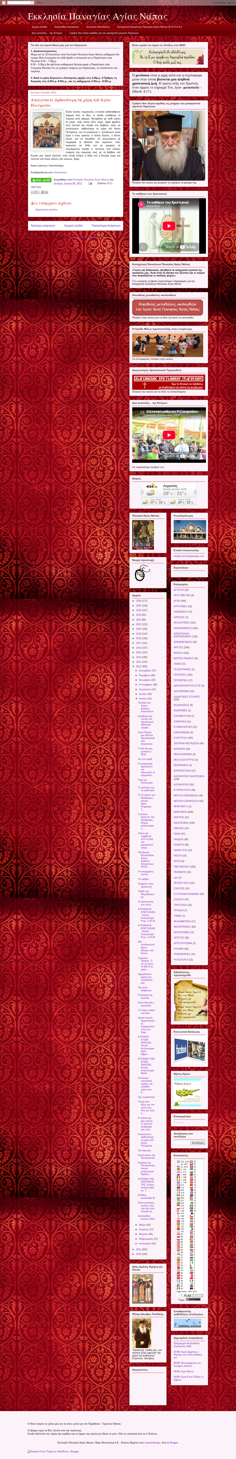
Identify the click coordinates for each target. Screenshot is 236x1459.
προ (176, 877)
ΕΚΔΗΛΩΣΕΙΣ (181, 705)
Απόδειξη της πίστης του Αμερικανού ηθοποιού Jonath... (145, 722)
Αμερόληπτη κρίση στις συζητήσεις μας (145, 978)
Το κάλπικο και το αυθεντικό (146, 789)
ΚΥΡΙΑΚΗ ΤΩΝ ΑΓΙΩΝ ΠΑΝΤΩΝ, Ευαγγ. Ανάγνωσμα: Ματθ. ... (146, 1066)
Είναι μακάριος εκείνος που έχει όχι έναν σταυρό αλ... (146, 1207)
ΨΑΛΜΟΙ (179, 948)
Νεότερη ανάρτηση (43, 225)
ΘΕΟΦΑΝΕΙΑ (181, 765)
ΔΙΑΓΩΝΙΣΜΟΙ (181, 691)
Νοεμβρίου (145, 675)
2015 (139, 652)
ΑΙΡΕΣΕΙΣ (179, 617)
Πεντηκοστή (144, 1150)
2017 (139, 643)
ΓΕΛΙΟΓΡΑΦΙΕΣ (182, 669)
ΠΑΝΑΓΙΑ (179, 844)
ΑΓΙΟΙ (177, 600)
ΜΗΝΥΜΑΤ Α (181, 806)
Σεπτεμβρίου (146, 684)
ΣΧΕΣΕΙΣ (179, 899)
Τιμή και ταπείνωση (145, 781)
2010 (139, 1254)
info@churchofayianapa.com (189, 556)
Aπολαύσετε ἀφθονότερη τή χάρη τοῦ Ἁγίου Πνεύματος (146, 1140)
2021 (139, 624)
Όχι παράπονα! (146, 1097)
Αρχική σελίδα (39, 27)
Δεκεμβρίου (145, 670)
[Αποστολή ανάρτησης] (90, 183)
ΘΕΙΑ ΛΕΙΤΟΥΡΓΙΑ (184, 759)
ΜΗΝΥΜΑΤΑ (180, 812)
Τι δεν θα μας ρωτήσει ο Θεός (145, 751)
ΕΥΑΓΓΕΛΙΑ (180, 737)
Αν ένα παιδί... (146, 759)
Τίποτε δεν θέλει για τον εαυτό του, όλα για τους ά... (146, 1107)
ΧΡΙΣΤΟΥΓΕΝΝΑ (183, 943)
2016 (139, 647)
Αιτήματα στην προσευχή (145, 885)
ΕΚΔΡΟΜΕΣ (180, 710)
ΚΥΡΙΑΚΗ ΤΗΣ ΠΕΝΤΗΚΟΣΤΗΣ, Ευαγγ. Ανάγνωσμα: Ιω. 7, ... (146, 1185)
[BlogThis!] (36, 192)
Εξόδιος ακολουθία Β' (146, 1196)
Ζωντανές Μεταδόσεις (98, 27)
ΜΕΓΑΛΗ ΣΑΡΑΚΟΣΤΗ (186, 801)
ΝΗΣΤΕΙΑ (179, 817)
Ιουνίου (143, 698)
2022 (139, 619)
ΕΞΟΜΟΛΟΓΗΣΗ (183, 727)
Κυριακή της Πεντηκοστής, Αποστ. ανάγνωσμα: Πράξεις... (146, 1168)
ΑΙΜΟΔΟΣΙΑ (180, 611)
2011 (139, 1249)
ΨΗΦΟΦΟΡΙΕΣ (182, 954)
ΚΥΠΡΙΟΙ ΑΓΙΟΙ (182, 790)
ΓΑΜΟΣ (178, 663)
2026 (139, 600)
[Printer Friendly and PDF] (41, 181)
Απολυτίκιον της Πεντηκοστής (146, 1156)
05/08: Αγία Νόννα (184, 1371)
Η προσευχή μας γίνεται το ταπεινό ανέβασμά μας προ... (145, 1124)
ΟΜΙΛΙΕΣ (179, 828)
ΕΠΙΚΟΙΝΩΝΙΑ (182, 732)
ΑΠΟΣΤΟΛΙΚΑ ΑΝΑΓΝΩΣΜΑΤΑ (182, 635)
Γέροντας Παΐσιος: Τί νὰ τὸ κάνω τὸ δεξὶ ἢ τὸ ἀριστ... (145, 964)
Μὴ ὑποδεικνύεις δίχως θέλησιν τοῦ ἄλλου (146, 947)
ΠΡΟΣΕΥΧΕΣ (181, 883)
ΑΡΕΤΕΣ (178, 647)
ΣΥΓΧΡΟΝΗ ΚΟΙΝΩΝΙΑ (186, 894)
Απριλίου (144, 1229)
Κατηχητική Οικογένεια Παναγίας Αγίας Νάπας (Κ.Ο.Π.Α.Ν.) (149, 27)
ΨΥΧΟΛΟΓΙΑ (181, 959)
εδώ (162, 467)
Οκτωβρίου (145, 680)
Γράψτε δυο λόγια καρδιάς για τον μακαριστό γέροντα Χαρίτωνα (104, 33)
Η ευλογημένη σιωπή (145, 873)
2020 (139, 629)
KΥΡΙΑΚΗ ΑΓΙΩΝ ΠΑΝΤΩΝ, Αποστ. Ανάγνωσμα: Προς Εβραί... (146, 1045)
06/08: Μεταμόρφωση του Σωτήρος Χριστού (187, 1364)
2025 (139, 605)
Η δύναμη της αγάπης (145, 996)
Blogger (174, 1442)
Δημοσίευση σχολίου (46, 209)
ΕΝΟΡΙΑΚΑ (180, 721)
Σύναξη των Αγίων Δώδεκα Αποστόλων (146, 707)
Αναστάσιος (60, 172)
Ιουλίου (143, 694)
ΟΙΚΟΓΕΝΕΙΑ (181, 822)
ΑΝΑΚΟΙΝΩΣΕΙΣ (183, 628)
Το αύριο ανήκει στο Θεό (146, 1012)
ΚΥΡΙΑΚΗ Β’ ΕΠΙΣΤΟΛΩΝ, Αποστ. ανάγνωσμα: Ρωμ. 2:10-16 (146, 915)
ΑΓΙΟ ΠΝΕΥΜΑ (182, 595)
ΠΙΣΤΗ (177, 861)
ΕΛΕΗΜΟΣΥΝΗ (182, 716)
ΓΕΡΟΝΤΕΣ (180, 674)
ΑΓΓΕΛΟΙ (179, 590)
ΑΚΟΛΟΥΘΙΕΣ (182, 622)
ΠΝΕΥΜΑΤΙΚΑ (181, 866)
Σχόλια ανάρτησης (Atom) (83, 237)
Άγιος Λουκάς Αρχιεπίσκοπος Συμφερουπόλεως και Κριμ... (146, 1025)
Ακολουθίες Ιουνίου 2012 (146, 1217)
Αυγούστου (145, 689)
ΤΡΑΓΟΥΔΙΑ (180, 905)
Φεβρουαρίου (146, 1238)
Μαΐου (142, 1224)
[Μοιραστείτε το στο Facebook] (43, 192)
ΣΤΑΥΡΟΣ (179, 888)
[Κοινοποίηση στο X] (39, 192)
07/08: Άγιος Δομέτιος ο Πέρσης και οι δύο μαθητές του (188, 1354)
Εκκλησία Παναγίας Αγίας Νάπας (97, 16)
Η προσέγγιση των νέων (145, 903)
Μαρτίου (144, 1234)
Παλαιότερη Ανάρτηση (106, 225)
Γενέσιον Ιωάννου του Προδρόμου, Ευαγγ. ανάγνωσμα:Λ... (146, 821)
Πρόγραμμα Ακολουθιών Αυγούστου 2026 (187, 1345)
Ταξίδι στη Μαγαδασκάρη (146, 894)
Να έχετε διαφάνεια (145, 989)
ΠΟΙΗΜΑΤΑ (180, 872)
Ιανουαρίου (145, 1243)
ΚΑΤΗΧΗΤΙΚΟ (181, 784)
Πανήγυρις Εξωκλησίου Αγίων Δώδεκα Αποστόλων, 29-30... (146, 859)
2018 (139, 638)
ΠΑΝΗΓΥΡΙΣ (180, 850)
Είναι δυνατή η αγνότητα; (146, 1004)
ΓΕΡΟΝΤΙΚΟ (181, 680)
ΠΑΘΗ (177, 833)
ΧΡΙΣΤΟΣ (179, 937)
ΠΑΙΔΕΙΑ (178, 839)
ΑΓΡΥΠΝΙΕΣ (180, 606)
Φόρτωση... (180, 1122)
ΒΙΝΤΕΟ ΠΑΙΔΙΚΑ (183, 658)
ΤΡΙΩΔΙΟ (179, 910)
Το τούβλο (143, 879)
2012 (139, 666)
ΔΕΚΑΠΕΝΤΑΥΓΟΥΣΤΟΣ (187, 685)
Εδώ (134, 281)
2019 (139, 633)
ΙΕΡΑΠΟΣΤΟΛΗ (182, 770)
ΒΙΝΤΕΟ (178, 653)
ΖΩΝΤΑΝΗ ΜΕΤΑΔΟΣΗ (186, 743)
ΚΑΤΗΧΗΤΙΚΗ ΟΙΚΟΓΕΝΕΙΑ (189, 776)
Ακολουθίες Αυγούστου (66, 27)
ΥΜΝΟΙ (178, 915)
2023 (139, 614)
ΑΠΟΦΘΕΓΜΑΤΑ (183, 642)
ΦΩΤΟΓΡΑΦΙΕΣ (182, 926)
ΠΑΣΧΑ (178, 855)
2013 (139, 661)
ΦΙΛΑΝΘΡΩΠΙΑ (182, 921)
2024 (139, 610)
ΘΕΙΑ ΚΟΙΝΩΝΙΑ (183, 754)
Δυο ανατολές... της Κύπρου (47, 33)
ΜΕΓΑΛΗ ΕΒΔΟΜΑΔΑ (186, 795)
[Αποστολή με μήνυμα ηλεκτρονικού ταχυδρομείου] (32, 192)
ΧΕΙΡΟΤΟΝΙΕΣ (182, 932)
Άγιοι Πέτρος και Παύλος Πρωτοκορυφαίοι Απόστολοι (146, 738)
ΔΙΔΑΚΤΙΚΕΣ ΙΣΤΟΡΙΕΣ (187, 696)
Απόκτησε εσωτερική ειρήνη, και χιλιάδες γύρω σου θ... (145, 1085)
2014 (139, 657)
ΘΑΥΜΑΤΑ (179, 749)
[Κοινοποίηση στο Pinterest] (46, 192)
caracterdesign (152, 1442)
